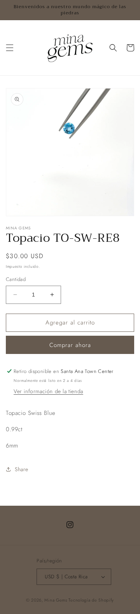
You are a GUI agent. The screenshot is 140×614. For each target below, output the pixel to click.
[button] (9, 47)
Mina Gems (56, 600)
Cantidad (16, 279)
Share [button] (21, 469)
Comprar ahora (70, 345)
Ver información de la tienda (48, 391)
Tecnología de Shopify (91, 600)
